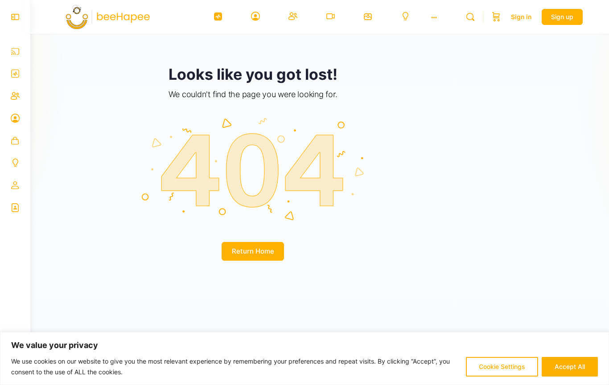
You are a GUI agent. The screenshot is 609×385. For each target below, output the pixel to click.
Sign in (521, 16)
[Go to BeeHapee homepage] (112, 16)
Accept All (570, 366)
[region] (304, 358)
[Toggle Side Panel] (15, 17)
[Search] (470, 17)
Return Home (253, 251)
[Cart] (496, 17)
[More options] (434, 17)
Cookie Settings (502, 366)
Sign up (562, 16)
